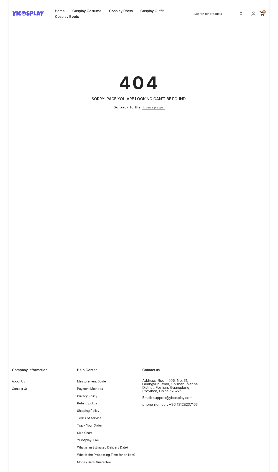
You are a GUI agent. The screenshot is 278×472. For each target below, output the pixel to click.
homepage (153, 107)
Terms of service (89, 418)
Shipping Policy (88, 410)
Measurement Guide (91, 381)
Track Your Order (89, 425)
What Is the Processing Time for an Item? (106, 455)
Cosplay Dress (121, 11)
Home (60, 11)
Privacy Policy (87, 396)
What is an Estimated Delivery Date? (102, 447)
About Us (18, 381)
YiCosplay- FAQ (88, 440)
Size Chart (84, 433)
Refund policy (87, 403)
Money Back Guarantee (94, 462)
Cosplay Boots (67, 16)
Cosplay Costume (86, 11)
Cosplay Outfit (152, 11)
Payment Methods (90, 389)
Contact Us (20, 389)
